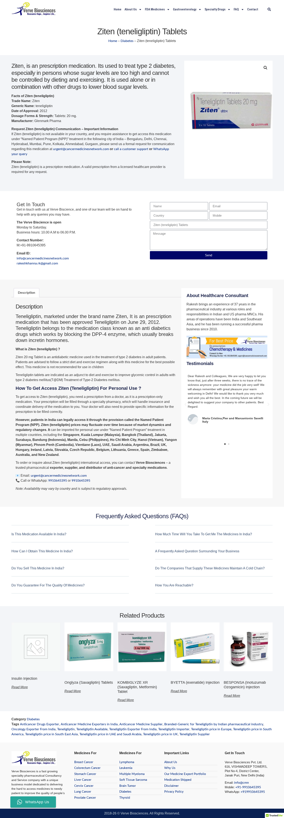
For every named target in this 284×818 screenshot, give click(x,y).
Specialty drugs (215, 9)
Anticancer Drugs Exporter (39, 724)
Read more (19, 687)
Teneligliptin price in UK (160, 734)
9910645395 (57, 480)
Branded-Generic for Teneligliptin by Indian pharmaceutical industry (213, 724)
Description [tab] (26, 292)
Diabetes (127, 41)
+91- (238, 787)
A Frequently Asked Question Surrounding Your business (197, 551)
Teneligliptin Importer (173, 729)
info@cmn (241, 782)
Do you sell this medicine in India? (37, 568)
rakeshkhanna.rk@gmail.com (37, 263)
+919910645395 (253, 791)
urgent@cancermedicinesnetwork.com (81, 149)
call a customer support (131, 149)
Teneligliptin (66, 729)
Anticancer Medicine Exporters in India (89, 724)
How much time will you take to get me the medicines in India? (203, 534)
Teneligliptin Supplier (194, 734)
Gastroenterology (184, 9)
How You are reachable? (174, 585)
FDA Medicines (155, 9)
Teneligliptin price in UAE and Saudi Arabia (110, 734)
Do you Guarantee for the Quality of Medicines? (48, 585)
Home (117, 9)
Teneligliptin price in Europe (211, 729)
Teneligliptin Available (91, 729)
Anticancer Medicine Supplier (141, 724)
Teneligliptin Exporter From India (133, 729)
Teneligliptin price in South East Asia (51, 734)
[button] (269, 9)
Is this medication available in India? (38, 534)
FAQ (236, 9)
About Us (131, 9)
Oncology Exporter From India (33, 729)
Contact (252, 9)
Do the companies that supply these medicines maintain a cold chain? (210, 568)
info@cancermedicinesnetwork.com (43, 258)
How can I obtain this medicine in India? (42, 551)
